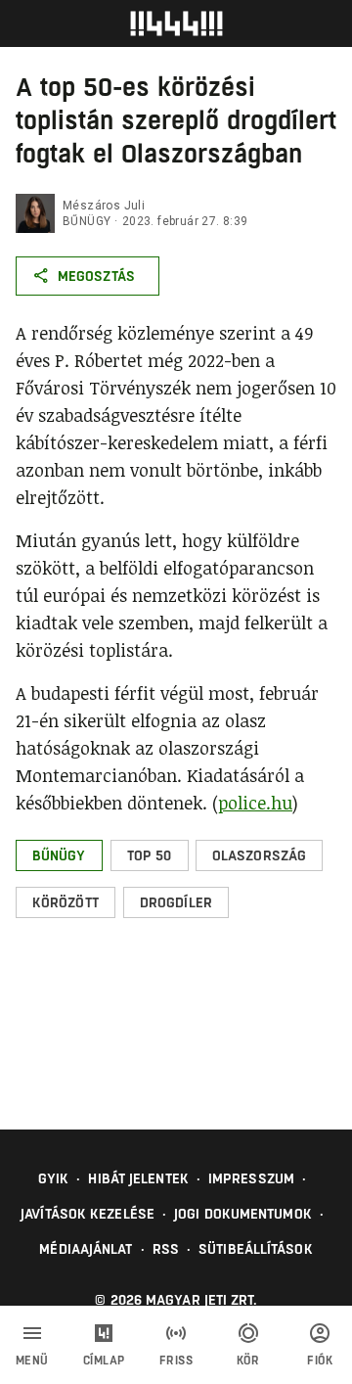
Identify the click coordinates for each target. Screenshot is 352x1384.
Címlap (104, 1360)
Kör (248, 1360)
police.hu (255, 802)
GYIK (53, 1178)
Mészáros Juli (104, 205)
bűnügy (86, 221)
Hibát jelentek (138, 1178)
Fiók (319, 1360)
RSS (166, 1249)
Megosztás (96, 276)
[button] (59, 855)
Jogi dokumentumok (243, 1214)
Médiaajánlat (85, 1249)
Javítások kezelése (87, 1214)
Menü (32, 1360)
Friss (176, 1360)
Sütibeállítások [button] (255, 1249)
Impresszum (251, 1178)
